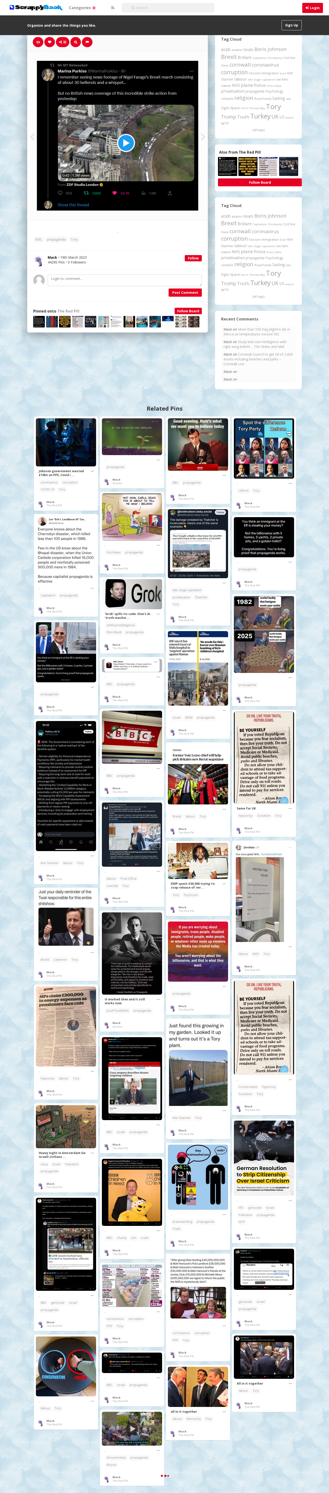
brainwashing (182, 1222)
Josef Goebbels (118, 1011)
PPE (175, 1340)
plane (247, 85)
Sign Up (291, 25)
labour (240, 79)
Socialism (263, 816)
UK (274, 116)
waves (289, 117)
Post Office (129, 879)
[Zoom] (75, 42)
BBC (38, 239)
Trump (228, 116)
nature (226, 85)
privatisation (233, 91)
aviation (237, 50)
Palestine (72, 1164)
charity (121, 1238)
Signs (225, 108)
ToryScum (191, 895)
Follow (193, 258)
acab (225, 49)
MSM (188, 717)
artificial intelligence (121, 625)
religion (243, 97)
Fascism (254, 73)
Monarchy (194, 1419)
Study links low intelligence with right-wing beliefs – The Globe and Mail (255, 344)
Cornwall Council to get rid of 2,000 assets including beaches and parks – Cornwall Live (258, 359)
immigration (270, 73)
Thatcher (201, 597)
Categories (80, 7)
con (133, 1238)
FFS (241, 1208)
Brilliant (244, 57)
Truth (243, 117)
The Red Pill (68, 311)
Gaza (44, 1164)
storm (244, 108)
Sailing (278, 98)
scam (144, 1238)
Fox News (114, 552)
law (278, 79)
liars (285, 79)
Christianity (275, 58)
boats (248, 49)
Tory (74, 239)
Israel (283, 73)
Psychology (274, 91)
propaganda (56, 239)
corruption (234, 72)
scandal (112, 886)
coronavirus (265, 64)
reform (244, 491)
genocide (255, 1208)
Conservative (248, 1087)
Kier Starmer (50, 863)
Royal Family (262, 99)
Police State (274, 86)
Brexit (229, 57)
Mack (50, 502)
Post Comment (185, 292)
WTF (225, 123)
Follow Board (188, 311)
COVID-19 (47, 489)
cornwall (240, 64)
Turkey (260, 116)
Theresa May (257, 108)
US (281, 117)
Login (315, 8)
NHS (236, 85)
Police (259, 85)
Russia (111, 1465)
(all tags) (258, 130)
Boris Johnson (270, 49)
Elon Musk (114, 632)
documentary (116, 1457)
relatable (227, 98)
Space (235, 108)
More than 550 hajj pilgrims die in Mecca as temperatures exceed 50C (257, 331)
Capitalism (259, 58)
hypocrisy (245, 816)
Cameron (60, 960)
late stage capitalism (261, 79)
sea (288, 99)
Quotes (117, 483)
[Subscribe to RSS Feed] (112, 8)
